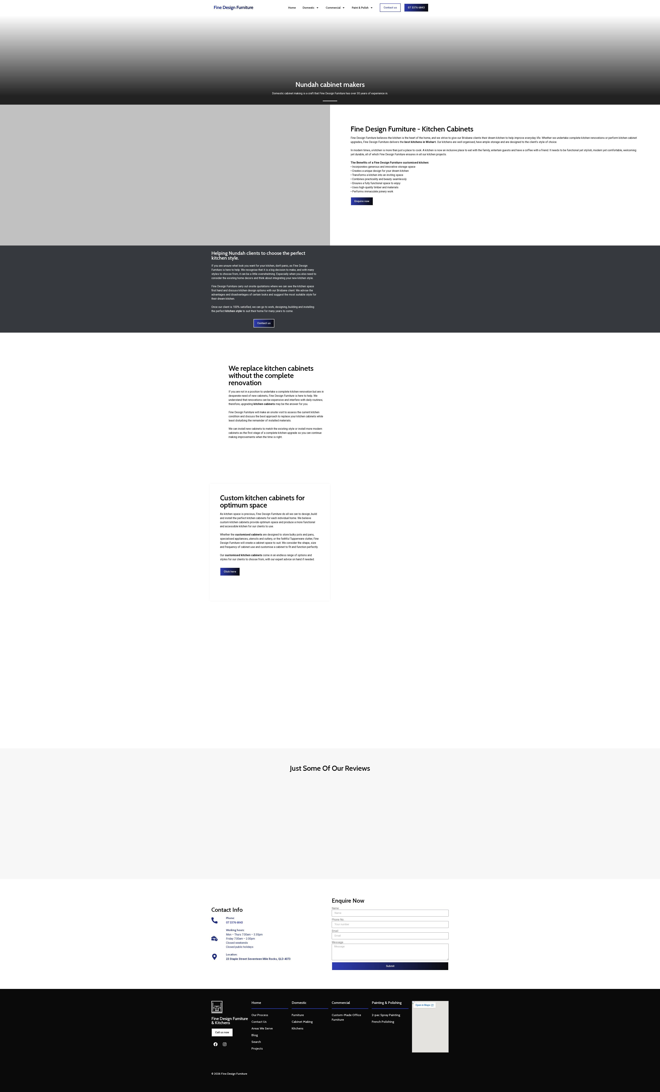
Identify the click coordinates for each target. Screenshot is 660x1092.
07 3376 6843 (234, 922)
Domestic (308, 7)
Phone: (230, 918)
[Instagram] (225, 1044)
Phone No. (338, 919)
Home (292, 7)
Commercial (333, 7)
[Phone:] (214, 920)
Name (335, 908)
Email (335, 931)
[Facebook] (215, 1044)
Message (337, 942)
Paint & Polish (360, 7)
